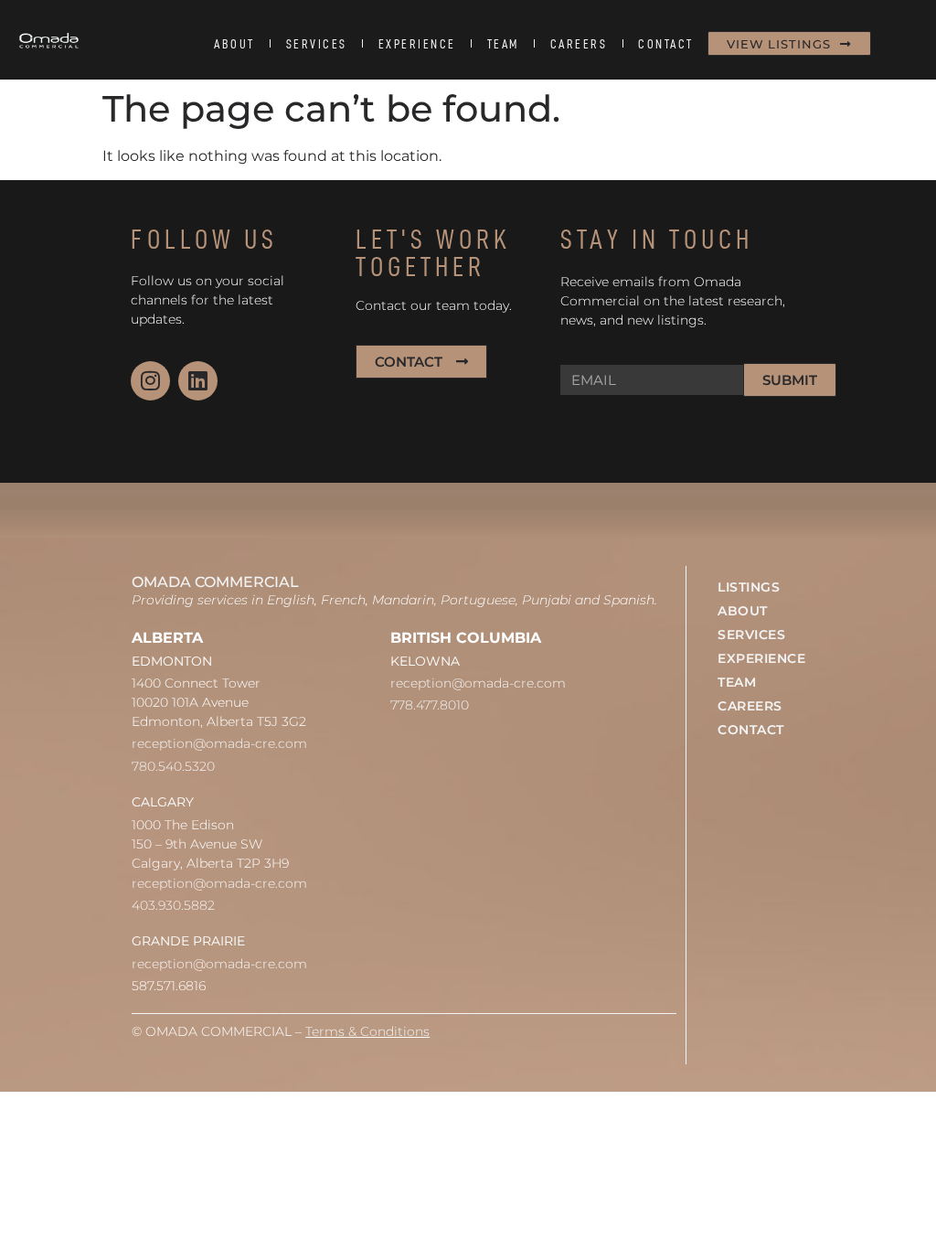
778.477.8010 (429, 705)
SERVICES (316, 43)
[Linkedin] (198, 380)
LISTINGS (749, 587)
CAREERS (579, 43)
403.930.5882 (173, 905)
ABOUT (234, 43)
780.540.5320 (173, 766)
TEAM (503, 43)
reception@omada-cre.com (219, 743)
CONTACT (666, 43)
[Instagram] (150, 380)
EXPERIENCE (417, 43)
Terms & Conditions (367, 1031)
